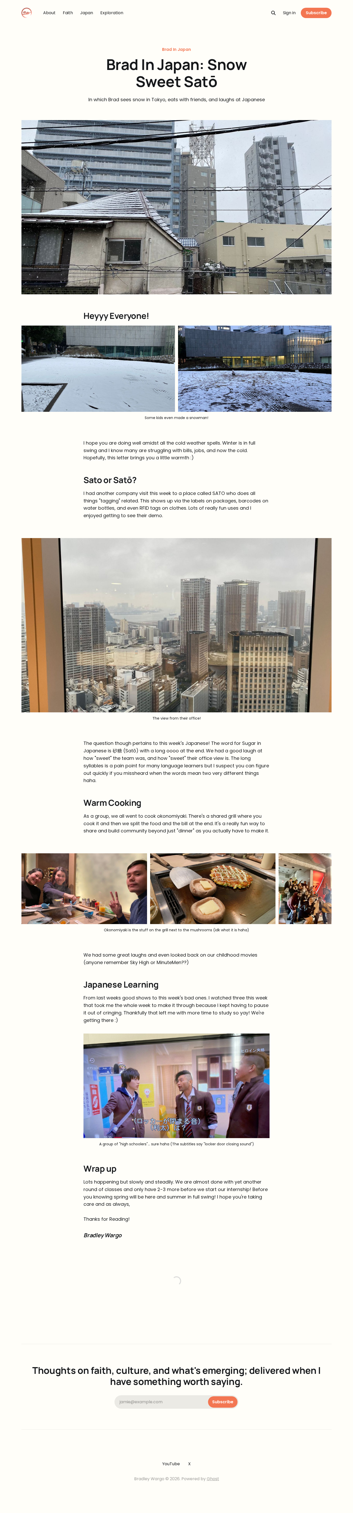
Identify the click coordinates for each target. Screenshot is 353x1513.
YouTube (171, 1464)
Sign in (289, 13)
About (49, 13)
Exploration (111, 13)
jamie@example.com (176, 1402)
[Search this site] (273, 13)
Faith (68, 13)
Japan (86, 13)
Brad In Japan (176, 49)
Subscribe (316, 13)
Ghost (213, 1479)
